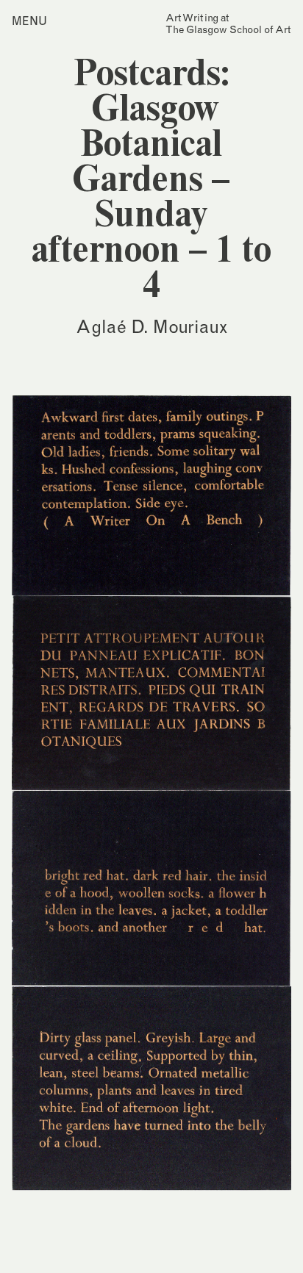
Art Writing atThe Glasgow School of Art (228, 23)
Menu (29, 20)
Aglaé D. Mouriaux (152, 326)
